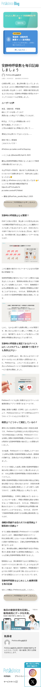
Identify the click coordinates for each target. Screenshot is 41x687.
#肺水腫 (12, 184)
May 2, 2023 (28, 196)
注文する (20, 23)
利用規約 (7, 676)
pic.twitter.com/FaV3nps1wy (20, 149)
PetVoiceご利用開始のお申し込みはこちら (20, 204)
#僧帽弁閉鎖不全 (21, 184)
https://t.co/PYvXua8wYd (11, 187)
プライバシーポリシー (23, 676)
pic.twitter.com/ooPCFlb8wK (12, 190)
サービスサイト (10, 682)
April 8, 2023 (25, 155)
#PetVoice (5, 149)
